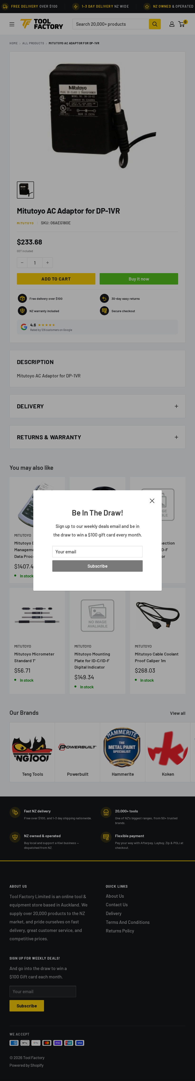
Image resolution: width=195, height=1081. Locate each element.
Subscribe (97, 566)
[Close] (152, 500)
